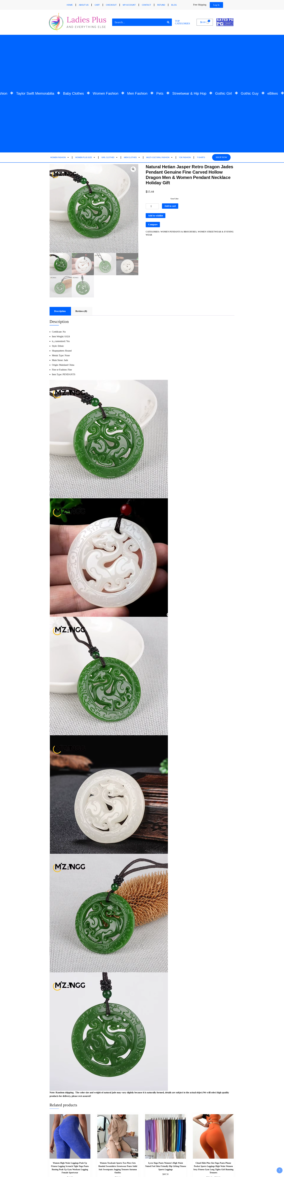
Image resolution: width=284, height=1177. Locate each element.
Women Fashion (58, 157)
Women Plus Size (83, 157)
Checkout (111, 5)
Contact (146, 5)
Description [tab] (60, 311)
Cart (97, 5)
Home (70, 5)
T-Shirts (201, 157)
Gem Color (175, 199)
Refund (161, 5)
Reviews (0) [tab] (81, 311)
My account (129, 5)
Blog (174, 5)
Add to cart (170, 206)
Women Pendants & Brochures (178, 232)
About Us (83, 5)
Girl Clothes (107, 157)
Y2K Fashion (185, 157)
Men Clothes (130, 157)
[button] (133, 169)
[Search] (168, 22)
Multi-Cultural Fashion (157, 157)
